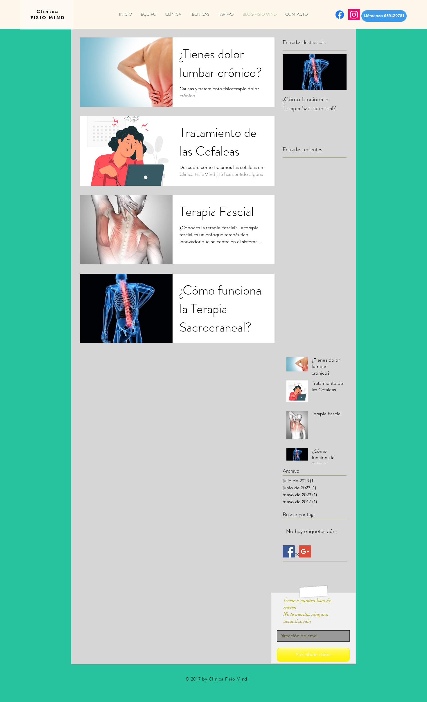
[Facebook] (339, 14)
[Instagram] (354, 14)
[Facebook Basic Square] (289, 551)
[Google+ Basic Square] (305, 551)
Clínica (48, 11)
